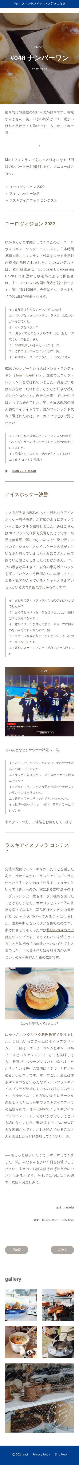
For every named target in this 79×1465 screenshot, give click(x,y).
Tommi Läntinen (27, 375)
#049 (62, 1250)
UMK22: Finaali (24, 471)
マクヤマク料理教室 (39, 1034)
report (39, 46)
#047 (16, 1250)
